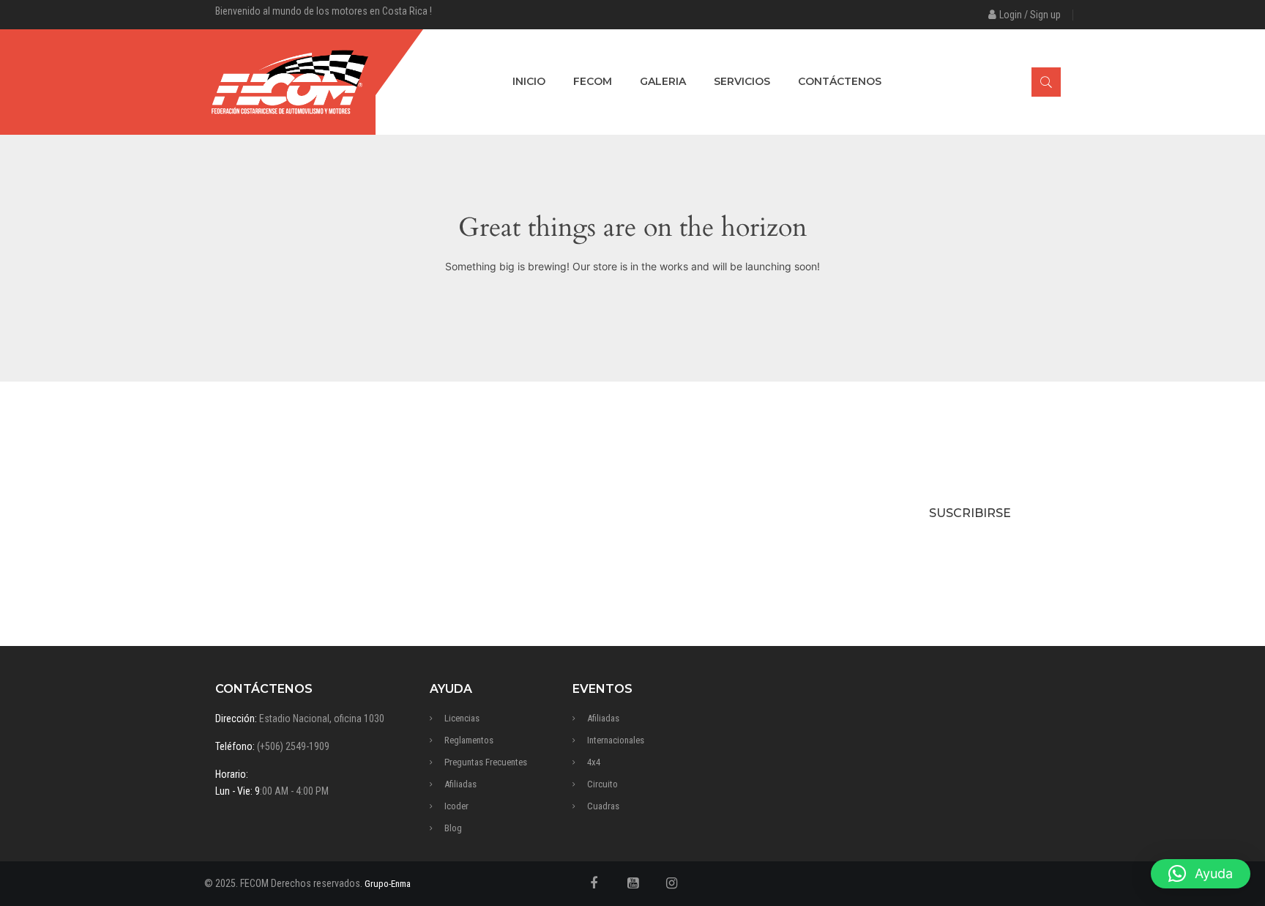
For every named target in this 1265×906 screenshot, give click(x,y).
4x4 (593, 762)
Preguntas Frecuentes (485, 762)
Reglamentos (468, 740)
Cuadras (603, 806)
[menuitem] (529, 82)
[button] (1200, 873)
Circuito (602, 784)
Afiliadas (460, 784)
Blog (453, 828)
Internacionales (615, 740)
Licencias (461, 718)
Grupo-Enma (388, 883)
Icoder (456, 806)
